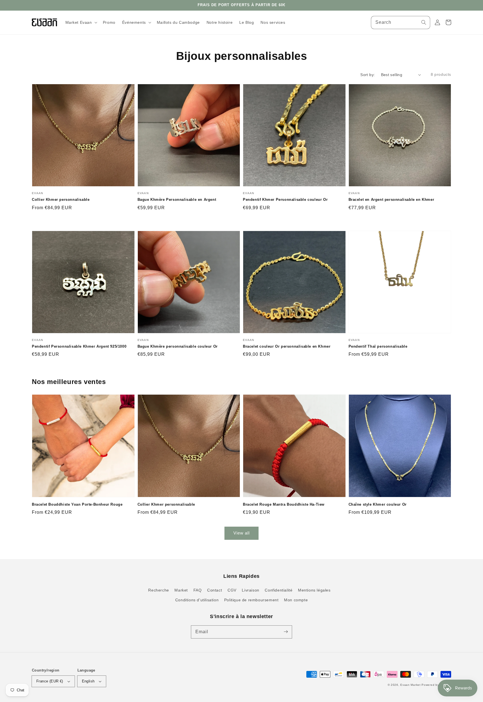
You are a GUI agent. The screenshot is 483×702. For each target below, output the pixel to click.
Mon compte (296, 600)
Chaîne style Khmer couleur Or (378, 504)
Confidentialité (278, 590)
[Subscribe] (286, 632)
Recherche (158, 590)
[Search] (424, 22)
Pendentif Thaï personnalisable (378, 346)
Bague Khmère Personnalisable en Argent (177, 199)
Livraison (250, 590)
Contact (214, 590)
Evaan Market (411, 684)
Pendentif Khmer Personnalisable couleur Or (285, 199)
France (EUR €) (49, 681)
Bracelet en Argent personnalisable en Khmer (391, 199)
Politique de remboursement (251, 600)
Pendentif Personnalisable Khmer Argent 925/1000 (79, 346)
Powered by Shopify (436, 684)
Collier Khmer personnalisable (60, 199)
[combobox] (400, 22)
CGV (232, 590)
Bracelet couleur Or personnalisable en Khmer (286, 346)
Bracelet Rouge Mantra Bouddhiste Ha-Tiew (284, 504)
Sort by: (367, 74)
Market (181, 590)
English (88, 681)
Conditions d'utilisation (197, 600)
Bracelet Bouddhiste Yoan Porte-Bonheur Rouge (77, 504)
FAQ (197, 590)
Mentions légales (314, 590)
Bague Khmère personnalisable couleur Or (178, 346)
